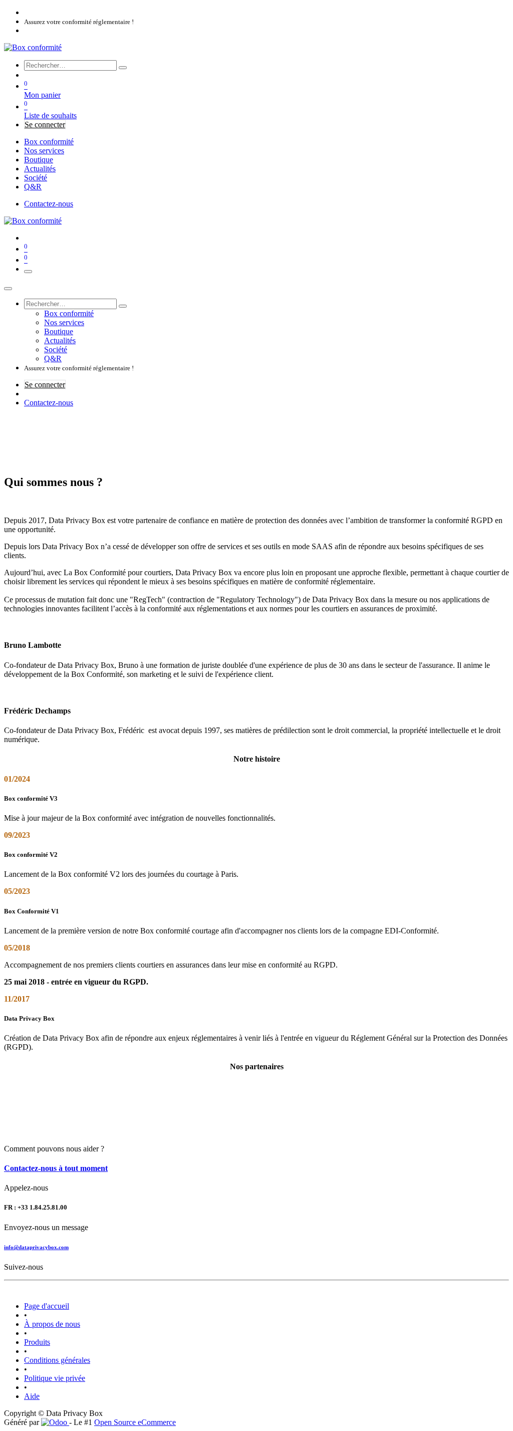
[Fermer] (8, 288)
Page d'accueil (46, 1306)
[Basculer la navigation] (28, 271)
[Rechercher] (123, 67)
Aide (32, 1396)
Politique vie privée (54, 1378)
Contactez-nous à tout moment (56, 1168)
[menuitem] (49, 141)
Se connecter (45, 124)
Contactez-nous (48, 203)
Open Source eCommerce (135, 1422)
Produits (37, 1342)
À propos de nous (52, 1324)
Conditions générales (57, 1360)
